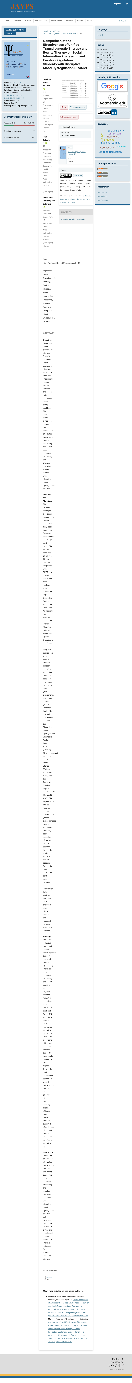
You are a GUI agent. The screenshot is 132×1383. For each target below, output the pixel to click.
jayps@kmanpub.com (13, 95)
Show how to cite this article (73, 219)
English (100, 35)
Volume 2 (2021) (106, 65)
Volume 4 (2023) (106, 60)
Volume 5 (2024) (106, 57)
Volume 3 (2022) (106, 63)
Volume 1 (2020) (106, 68)
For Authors (102, 196)
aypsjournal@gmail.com (14, 98)
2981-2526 (16, 82)
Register (117, 4)
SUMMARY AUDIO (79, 107)
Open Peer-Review (70, 117)
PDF (65, 107)
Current (17, 21)
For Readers (102, 192)
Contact (10, 33)
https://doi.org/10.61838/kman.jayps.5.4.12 (61, 263)
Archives (69, 21)
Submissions (56, 21)
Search (80, 21)
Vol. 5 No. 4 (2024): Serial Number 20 (59, 34)
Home (8, 21)
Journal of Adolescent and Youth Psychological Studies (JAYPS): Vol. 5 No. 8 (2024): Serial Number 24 (68, 1312)
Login (126, 4)
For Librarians (102, 200)
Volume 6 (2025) (106, 55)
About (90, 21)
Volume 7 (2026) (106, 52)
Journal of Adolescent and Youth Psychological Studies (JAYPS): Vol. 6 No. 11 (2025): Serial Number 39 (68, 1338)
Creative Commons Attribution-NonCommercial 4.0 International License (75, 199)
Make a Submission (15, 30)
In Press (28, 21)
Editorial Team (41, 21)
